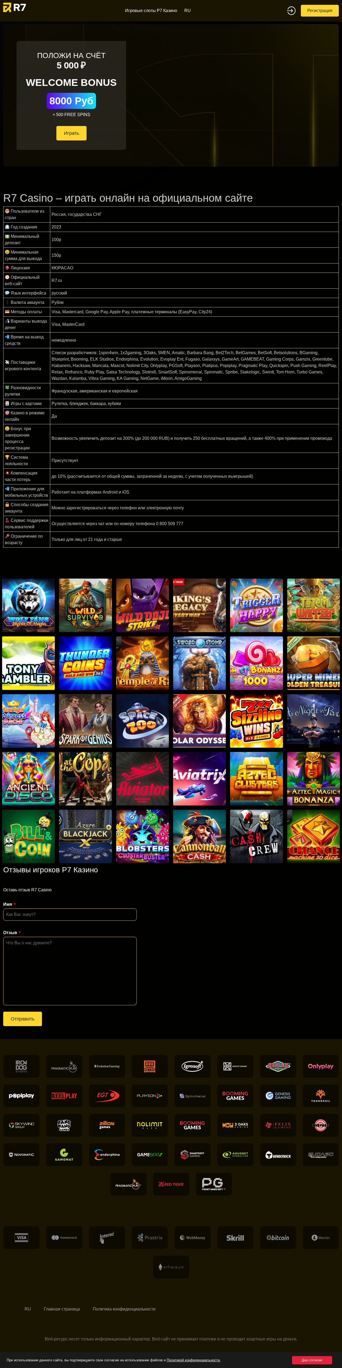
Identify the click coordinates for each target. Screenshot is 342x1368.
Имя (7, 904)
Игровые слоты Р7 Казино (151, 10)
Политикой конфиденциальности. (194, 1360)
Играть (71, 133)
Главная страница (62, 1309)
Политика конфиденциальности (124, 1309)
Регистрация (319, 10)
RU (187, 10)
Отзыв (10, 932)
